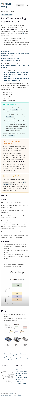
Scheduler (15, 110)
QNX (17, 370)
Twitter (14, 395)
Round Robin (9, 117)
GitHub (19, 395)
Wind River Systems (22, 383)
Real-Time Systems (7, 15)
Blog (2, 395)
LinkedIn (8, 395)
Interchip (19, 368)
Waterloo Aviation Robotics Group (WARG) (21, 379)
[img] (23, 5)
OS (23, 33)
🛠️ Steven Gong (6, 5)
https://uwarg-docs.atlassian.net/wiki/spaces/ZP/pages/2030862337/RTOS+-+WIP (15, 53)
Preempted (12, 135)
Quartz (11, 393)
